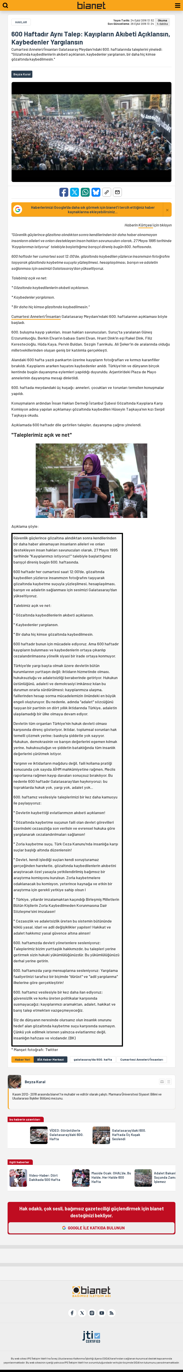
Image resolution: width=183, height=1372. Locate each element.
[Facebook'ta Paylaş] (63, 192)
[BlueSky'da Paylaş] (96, 192)
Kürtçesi (145, 224)
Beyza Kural (35, 1081)
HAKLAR (21, 22)
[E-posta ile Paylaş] (117, 192)
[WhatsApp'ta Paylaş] (85, 192)
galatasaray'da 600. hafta (93, 1059)
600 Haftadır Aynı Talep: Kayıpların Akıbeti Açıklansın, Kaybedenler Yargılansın (90, 38)
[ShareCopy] (106, 192)
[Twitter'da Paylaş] (74, 192)
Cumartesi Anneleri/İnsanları (36, 316)
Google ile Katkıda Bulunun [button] (96, 1227)
